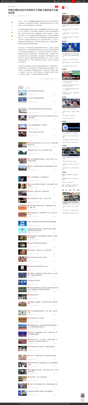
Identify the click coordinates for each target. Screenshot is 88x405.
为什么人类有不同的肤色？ (68, 198)
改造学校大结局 (34, 295)
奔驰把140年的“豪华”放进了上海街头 (69, 161)
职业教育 (43, 29)
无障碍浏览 (13, 1)
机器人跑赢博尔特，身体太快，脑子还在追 (70, 139)
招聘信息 (43, 403)
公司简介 (36, 403)
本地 (74, 190)
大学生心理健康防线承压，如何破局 (37, 125)
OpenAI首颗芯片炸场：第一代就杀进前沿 (70, 133)
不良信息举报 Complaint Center (57, 403)
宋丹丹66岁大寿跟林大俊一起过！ (69, 118)
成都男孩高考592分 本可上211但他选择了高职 (40, 150)
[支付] (66, 1)
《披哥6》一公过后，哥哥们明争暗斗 (69, 108)
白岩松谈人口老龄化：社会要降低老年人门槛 (71, 195)
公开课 (77, 190)
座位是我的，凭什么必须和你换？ (39, 377)
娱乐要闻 (64, 97)
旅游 (70, 190)
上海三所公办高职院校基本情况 (36, 98)
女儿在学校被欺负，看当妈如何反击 (39, 177)
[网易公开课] (58, 1)
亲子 (67, 190)
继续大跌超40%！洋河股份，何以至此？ (70, 66)
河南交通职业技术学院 (33, 21)
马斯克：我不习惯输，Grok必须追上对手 (70, 142)
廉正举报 (64, 403)
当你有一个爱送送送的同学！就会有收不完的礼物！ (43, 355)
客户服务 (46, 403)
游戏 (63, 190)
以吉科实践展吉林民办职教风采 (36, 91)
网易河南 (13, 6)
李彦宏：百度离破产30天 (67, 203)
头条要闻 (64, 13)
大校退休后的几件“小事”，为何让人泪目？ (41, 198)
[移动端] (54, 1)
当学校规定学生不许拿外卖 (37, 318)
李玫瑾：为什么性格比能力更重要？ (69, 192)
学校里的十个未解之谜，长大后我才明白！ (41, 250)
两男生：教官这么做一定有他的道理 (39, 191)
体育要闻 (64, 69)
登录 (73, 1)
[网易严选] (63, 1)
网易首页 (6, 1)
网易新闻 (66, 6)
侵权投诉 (68, 403)
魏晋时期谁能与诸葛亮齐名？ (68, 200)
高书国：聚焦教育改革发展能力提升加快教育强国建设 (42, 221)
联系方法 (39, 403)
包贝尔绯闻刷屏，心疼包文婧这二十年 (70, 115)
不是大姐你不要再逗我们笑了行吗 (39, 266)
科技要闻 (64, 121)
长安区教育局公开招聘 (34, 280)
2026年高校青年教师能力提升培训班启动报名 (40, 109)
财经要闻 (64, 41)
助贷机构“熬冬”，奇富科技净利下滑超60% (70, 59)
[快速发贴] (12, 22)
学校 (52, 41)
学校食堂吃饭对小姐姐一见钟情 (38, 257)
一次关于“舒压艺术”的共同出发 (36, 132)
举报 (57, 15)
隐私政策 (50, 403)
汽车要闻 (64, 145)
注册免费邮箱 (78, 1)
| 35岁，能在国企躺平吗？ (68, 182)
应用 (9, 1)
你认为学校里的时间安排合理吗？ (39, 243)
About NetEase (31, 403)
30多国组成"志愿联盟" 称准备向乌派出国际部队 (40, 391)
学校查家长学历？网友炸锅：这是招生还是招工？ (43, 346)
